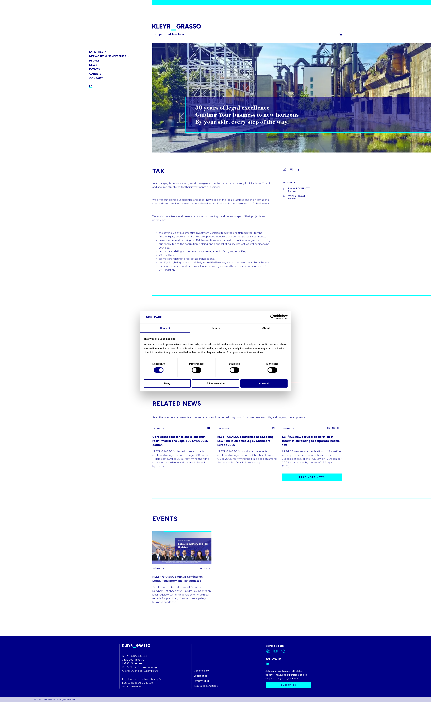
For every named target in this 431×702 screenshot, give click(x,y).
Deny (167, 383)
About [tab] (266, 328)
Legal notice (200, 675)
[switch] (196, 370)
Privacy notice (201, 680)
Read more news (312, 477)
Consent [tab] (165, 328)
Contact (96, 78)
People (94, 60)
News (93, 65)
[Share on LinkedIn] (297, 169)
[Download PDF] (290, 169)
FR (333, 428)
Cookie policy (201, 670)
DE (338, 428)
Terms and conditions (206, 685)
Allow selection (216, 383)
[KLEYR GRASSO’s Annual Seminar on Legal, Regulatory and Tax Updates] (181, 567)
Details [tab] (215, 328)
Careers (95, 73)
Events (94, 69)
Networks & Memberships (107, 56)
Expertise (96, 51)
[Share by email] (284, 169)
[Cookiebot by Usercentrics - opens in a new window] (273, 316)
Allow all (264, 383)
